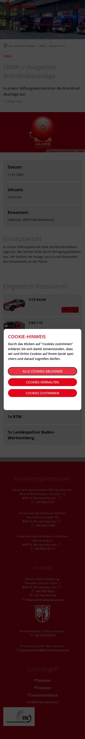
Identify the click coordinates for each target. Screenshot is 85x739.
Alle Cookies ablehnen (43, 371)
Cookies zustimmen (42, 393)
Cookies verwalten (42, 382)
